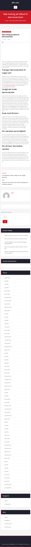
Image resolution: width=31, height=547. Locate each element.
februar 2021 (7, 478)
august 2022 (7, 418)
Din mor (15, 2)
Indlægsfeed (7, 520)
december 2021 (7, 445)
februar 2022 (7, 438)
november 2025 (7, 300)
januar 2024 (6, 373)
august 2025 (7, 310)
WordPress (13, 544)
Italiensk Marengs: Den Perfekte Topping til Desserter (15, 238)
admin (4, 39)
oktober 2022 (7, 412)
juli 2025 (6, 313)
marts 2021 (6, 474)
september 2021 (7, 455)
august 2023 (7, 389)
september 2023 (7, 386)
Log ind (6, 517)
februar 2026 (7, 290)
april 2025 (6, 323)
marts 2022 (6, 435)
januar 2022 (6, 441)
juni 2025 (6, 317)
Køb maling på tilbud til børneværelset (18, 20)
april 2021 (6, 471)
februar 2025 (7, 330)
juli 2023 (6, 392)
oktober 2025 (7, 304)
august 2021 (7, 458)
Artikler (9, 39)
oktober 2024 (7, 343)
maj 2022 (6, 428)
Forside (6, 20)
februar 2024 (7, 369)
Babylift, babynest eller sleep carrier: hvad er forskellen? (16, 235)
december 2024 (7, 336)
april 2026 (6, 287)
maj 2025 (6, 320)
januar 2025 (6, 333)
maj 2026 (6, 284)
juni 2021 (6, 464)
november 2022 (7, 409)
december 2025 (7, 297)
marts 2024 (6, 366)
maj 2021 (6, 468)
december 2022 (7, 405)
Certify (21, 544)
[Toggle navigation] (15, 7)
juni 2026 (6, 281)
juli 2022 (6, 422)
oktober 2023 (7, 382)
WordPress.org (7, 527)
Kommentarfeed (8, 523)
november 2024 (7, 340)
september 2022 (7, 415)
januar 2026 (6, 294)
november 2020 (7, 487)
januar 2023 (6, 402)
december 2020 (7, 484)
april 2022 (6, 432)
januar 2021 (6, 481)
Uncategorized (7, 504)
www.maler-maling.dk (10, 85)
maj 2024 (6, 359)
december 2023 (7, 376)
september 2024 (7, 346)
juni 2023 (6, 396)
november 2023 (7, 379)
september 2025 (7, 307)
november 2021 (7, 448)
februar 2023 (7, 399)
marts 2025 (6, 327)
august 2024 (7, 350)
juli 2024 (6, 353)
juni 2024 (6, 356)
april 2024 (6, 363)
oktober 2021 (7, 451)
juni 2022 (6, 425)
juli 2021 (6, 461)
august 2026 (7, 277)
